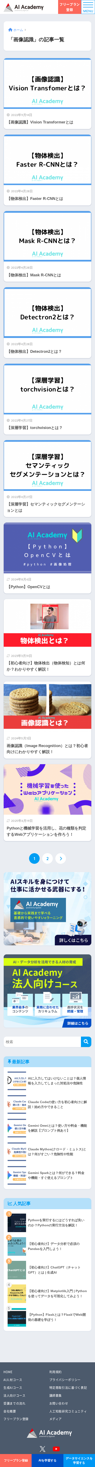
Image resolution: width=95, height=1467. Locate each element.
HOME (8, 1371)
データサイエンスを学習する (79, 1460)
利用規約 (55, 1371)
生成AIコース (12, 1387)
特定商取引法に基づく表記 (68, 1387)
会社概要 (9, 1411)
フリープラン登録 (69, 7)
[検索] (86, 1042)
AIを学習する (47, 1460)
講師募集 (55, 1395)
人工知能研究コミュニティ (68, 1411)
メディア (55, 1419)
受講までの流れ (14, 1403)
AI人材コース (12, 1379)
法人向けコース (14, 1395)
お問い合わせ (58, 1403)
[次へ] (60, 858)
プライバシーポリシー (65, 1379)
